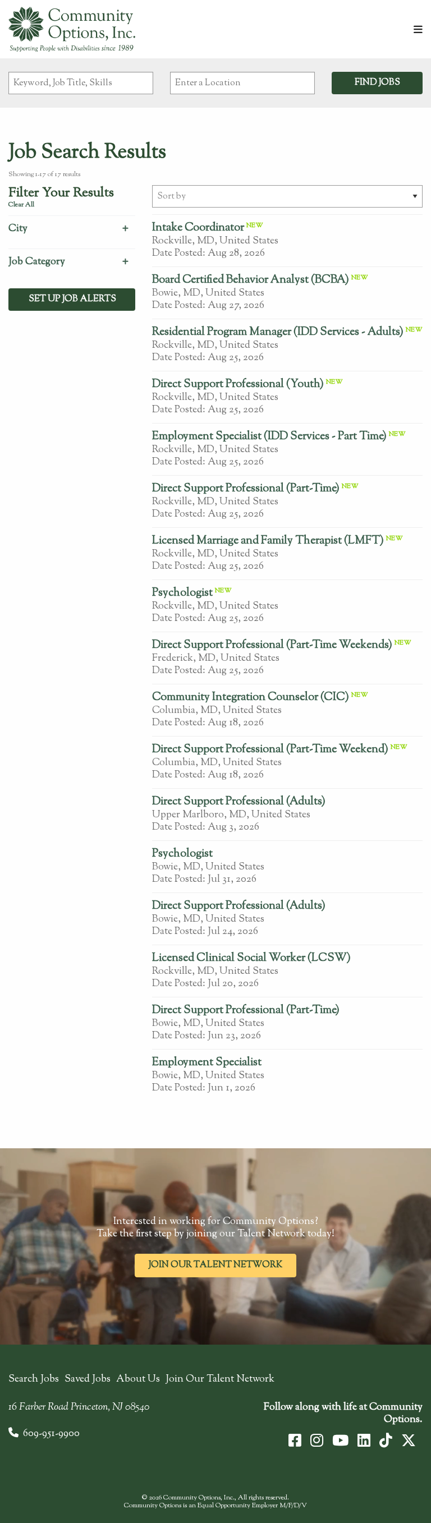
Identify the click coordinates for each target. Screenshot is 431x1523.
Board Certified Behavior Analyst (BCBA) (250, 280)
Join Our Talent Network (220, 1379)
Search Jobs (33, 1379)
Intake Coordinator (198, 228)
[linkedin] (363, 1440)
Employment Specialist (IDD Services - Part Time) (269, 437)
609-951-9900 (51, 1434)
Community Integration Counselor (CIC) (250, 697)
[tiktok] (385, 1440)
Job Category (36, 262)
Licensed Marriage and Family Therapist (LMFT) (268, 541)
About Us (138, 1379)
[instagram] (316, 1440)
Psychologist (182, 593)
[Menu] (418, 31)
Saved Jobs (88, 1379)
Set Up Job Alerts (71, 299)
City (17, 229)
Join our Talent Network (215, 1265)
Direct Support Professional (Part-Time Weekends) (272, 645)
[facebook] (294, 1440)
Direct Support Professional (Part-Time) (246, 489)
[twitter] (408, 1440)
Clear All (21, 205)
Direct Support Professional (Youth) (238, 384)
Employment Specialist (207, 1063)
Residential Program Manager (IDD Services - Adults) (278, 332)
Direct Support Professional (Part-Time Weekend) (270, 750)
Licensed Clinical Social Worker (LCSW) (251, 958)
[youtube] (340, 1440)
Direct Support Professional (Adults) (238, 802)
